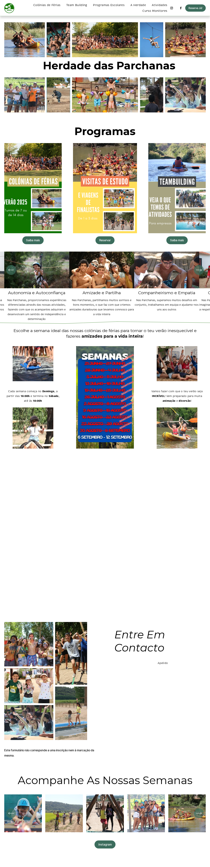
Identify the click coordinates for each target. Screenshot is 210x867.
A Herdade (138, 5)
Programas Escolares (109, 5)
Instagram (105, 844)
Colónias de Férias (46, 5)
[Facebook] (180, 8)
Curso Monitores (154, 11)
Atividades (159, 5)
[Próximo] (199, 270)
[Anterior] (11, 270)
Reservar (105, 240)
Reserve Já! (195, 8)
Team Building (76, 5)
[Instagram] (171, 8)
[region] (105, 286)
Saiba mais (33, 240)
